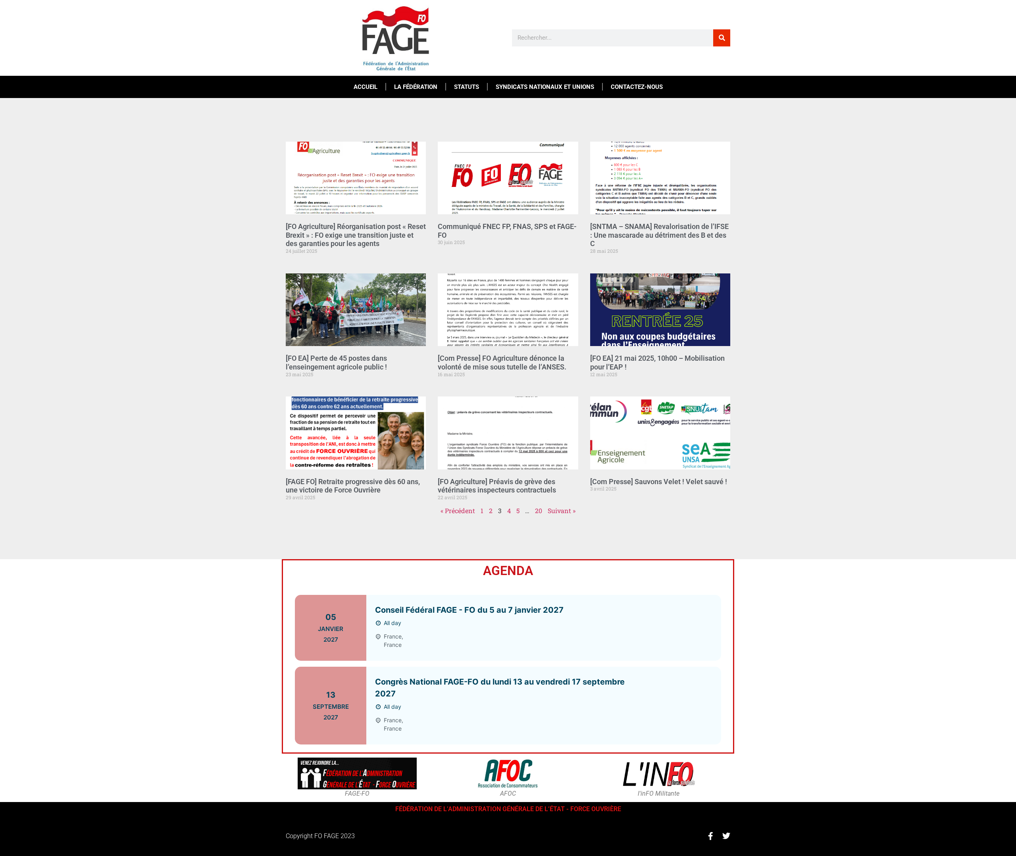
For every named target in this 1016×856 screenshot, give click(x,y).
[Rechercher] (721, 37)
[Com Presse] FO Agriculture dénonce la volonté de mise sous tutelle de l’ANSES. (502, 362)
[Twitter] (726, 836)
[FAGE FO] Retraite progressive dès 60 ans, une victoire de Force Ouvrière (353, 485)
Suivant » (561, 510)
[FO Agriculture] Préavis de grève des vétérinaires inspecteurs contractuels (497, 485)
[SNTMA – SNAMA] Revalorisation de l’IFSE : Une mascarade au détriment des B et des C (659, 235)
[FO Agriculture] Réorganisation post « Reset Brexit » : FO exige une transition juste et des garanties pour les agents (356, 235)
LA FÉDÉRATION (415, 86)
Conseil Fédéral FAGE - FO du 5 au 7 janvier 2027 (469, 610)
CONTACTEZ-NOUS (637, 86)
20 (538, 510)
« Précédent (458, 510)
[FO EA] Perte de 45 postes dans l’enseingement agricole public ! (336, 362)
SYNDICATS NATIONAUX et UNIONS (545, 86)
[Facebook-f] (710, 836)
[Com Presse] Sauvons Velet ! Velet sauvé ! (658, 481)
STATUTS (466, 86)
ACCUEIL (365, 86)
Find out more (681, 627)
